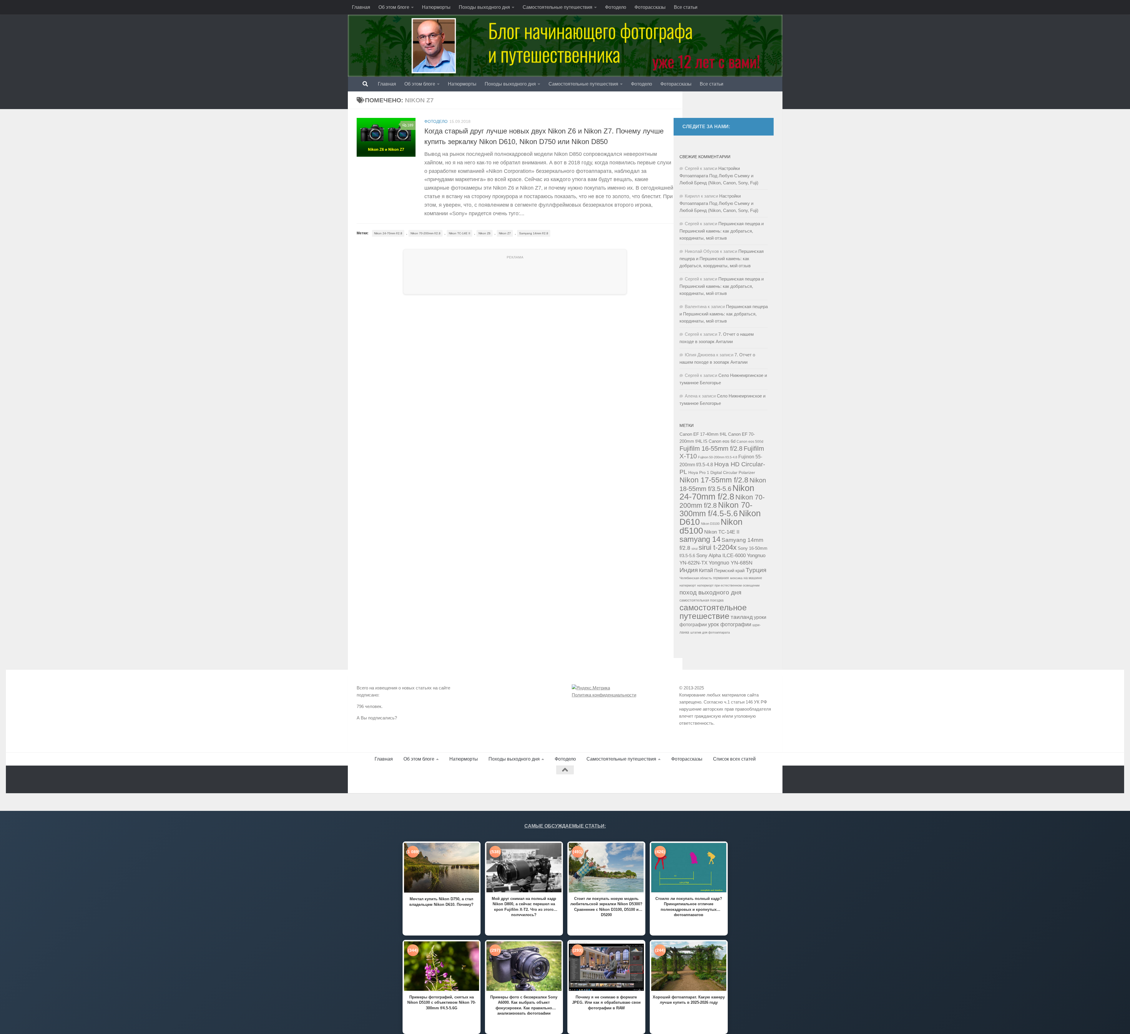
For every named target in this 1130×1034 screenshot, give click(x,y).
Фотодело (615, 7)
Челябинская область (695, 578)
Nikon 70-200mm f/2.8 (426, 233)
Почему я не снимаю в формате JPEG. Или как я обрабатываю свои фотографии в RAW (606, 1002)
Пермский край (729, 570)
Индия (688, 570)
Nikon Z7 (505, 233)
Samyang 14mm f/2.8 (533, 233)
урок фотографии (729, 624)
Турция (756, 570)
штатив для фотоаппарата (710, 632)
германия (721, 578)
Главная (361, 7)
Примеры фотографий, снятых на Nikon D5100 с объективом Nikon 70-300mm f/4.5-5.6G (441, 1002)
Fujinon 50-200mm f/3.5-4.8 (717, 457)
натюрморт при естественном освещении (728, 585)
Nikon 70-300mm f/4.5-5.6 (715, 509)
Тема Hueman (424, 779)
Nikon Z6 (484, 233)
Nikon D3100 (710, 523)
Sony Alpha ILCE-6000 (721, 555)
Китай (706, 570)
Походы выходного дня (484, 7)
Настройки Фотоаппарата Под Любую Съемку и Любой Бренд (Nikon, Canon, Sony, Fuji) (718, 175)
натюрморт (687, 585)
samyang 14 (699, 539)
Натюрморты (436, 7)
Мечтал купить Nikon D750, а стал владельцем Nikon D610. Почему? (441, 901)
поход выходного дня (710, 592)
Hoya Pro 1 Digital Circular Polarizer (721, 472)
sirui (694, 548)
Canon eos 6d (722, 441)
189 (410, 125)
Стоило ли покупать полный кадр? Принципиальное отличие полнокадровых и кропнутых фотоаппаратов (688, 906)
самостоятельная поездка (701, 600)
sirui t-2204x (718, 547)
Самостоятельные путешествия (557, 7)
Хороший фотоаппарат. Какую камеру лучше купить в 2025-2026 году (689, 1000)
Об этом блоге (393, 7)
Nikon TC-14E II (459, 233)
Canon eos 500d (750, 442)
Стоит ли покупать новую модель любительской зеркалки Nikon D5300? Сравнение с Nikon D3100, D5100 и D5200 (606, 906)
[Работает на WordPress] (381, 779)
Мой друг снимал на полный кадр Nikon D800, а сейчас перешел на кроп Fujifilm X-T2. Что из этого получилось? (524, 906)
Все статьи (685, 7)
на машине (753, 578)
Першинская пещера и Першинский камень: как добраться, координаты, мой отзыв (721, 230)
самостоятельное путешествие (713, 612)
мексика (736, 578)
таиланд (742, 617)
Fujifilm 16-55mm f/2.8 (710, 448)
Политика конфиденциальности (604, 694)
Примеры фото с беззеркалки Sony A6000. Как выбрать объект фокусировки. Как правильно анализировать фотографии (523, 1005)
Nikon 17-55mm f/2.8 (713, 480)
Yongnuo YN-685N (730, 563)
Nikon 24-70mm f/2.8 (388, 233)
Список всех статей (734, 758)
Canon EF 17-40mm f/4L (703, 434)
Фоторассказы (650, 7)
